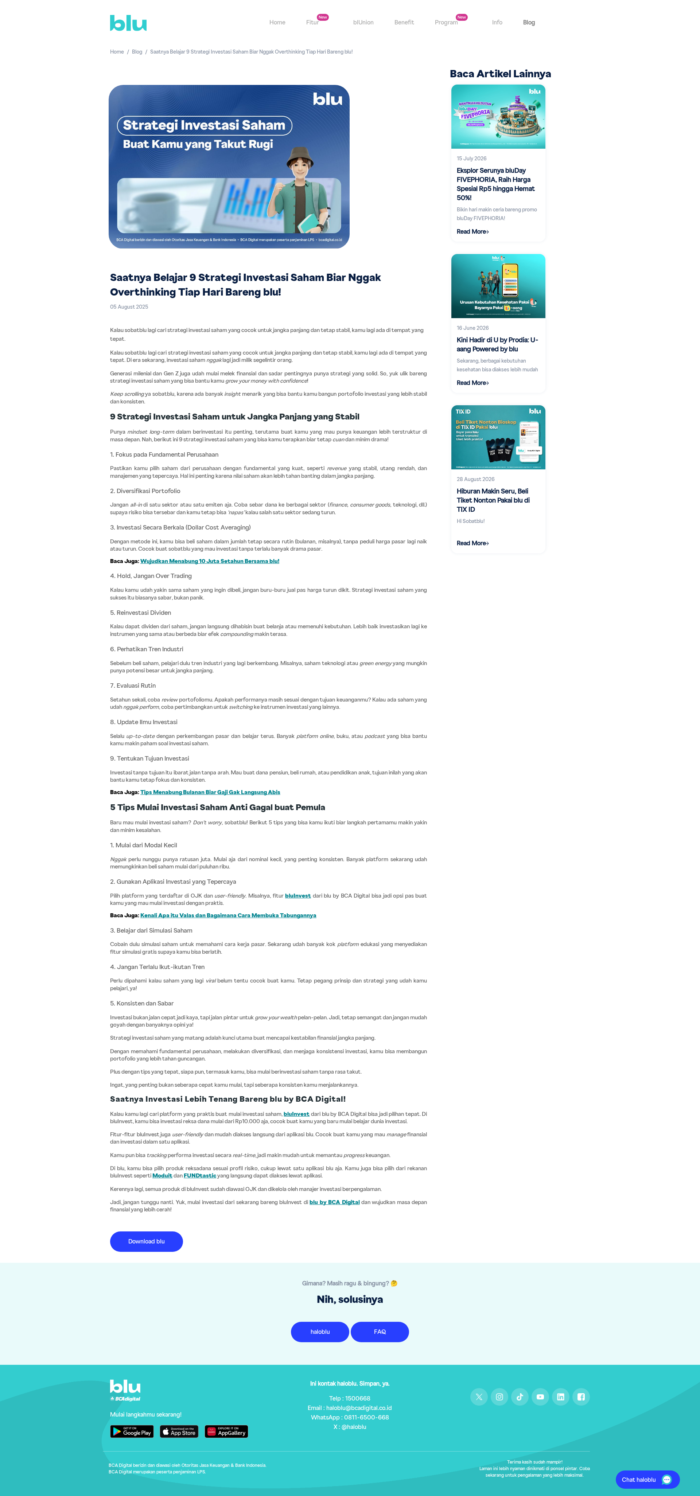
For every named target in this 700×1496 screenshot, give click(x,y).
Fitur (313, 22)
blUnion (363, 22)
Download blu (146, 1241)
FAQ (380, 1332)
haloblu (320, 1332)
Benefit (404, 22)
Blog (529, 22)
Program (447, 22)
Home (277, 22)
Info (497, 22)
